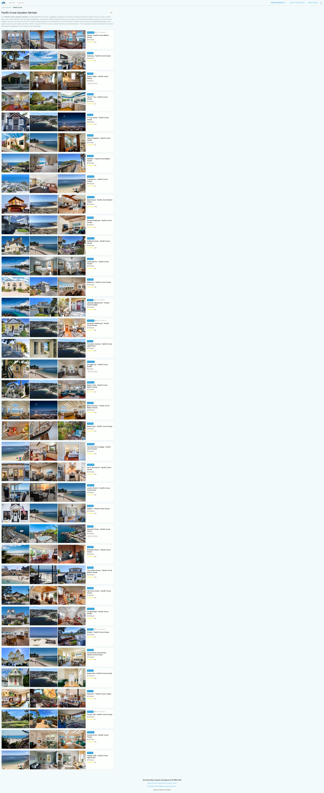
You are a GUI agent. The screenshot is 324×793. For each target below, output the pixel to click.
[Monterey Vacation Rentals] (3, 2)
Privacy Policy (161, 783)
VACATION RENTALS (278, 2)
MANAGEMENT (313, 2)
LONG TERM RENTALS (297, 2)
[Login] (322, 2)
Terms (174, 783)
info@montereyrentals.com (167, 786)
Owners (154, 783)
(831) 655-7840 (152, 786)
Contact (169, 783)
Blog (149, 783)
